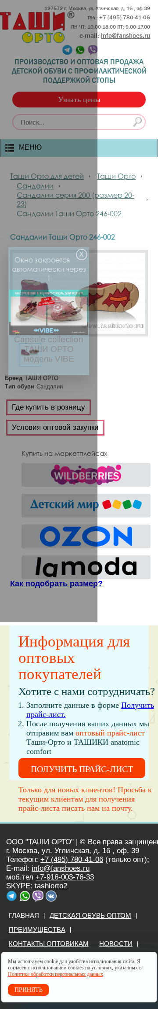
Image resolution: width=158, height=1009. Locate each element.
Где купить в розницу (48, 407)
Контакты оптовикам (49, 943)
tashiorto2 (51, 886)
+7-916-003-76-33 (65, 877)
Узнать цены (79, 99)
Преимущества (37, 929)
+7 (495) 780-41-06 (71, 859)
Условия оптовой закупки (55, 427)
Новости (116, 943)
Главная (24, 915)
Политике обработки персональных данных (55, 974)
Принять (28, 990)
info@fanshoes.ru (125, 35)
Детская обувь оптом (90, 915)
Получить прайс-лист (82, 769)
